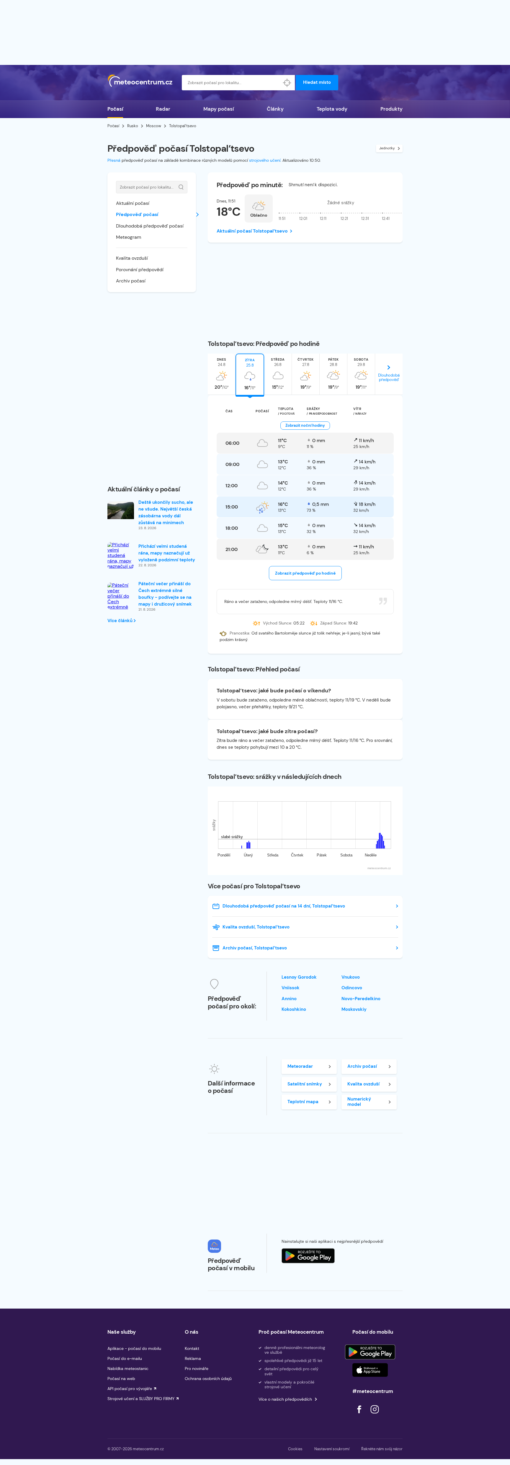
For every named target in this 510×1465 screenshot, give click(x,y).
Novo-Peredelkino (360, 999)
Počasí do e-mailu (124, 1358)
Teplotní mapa (302, 1102)
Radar (163, 109)
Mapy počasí (218, 109)
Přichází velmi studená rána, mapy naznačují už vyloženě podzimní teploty (166, 553)
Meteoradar (300, 1066)
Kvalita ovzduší (132, 258)
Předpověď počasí (137, 214)
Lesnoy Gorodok (299, 977)
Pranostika (239, 633)
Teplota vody (332, 109)
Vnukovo (350, 977)
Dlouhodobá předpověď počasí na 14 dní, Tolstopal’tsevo (284, 906)
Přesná (113, 160)
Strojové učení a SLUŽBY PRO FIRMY (140, 1398)
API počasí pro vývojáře (129, 1388)
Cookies (295, 1448)
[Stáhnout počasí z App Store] (308, 1255)
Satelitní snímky (304, 1084)
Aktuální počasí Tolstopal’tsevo (252, 231)
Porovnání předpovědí (140, 269)
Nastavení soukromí (331, 1448)
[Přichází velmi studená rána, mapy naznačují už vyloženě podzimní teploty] (120, 564)
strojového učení (264, 160)
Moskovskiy (354, 1009)
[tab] (222, 374)
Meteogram (128, 237)
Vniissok (291, 988)
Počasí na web (121, 1378)
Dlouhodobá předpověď (389, 377)
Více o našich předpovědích (285, 1399)
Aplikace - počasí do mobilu (134, 1348)
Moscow (153, 125)
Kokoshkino (294, 1009)
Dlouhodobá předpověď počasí (150, 226)
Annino (289, 999)
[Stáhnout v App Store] (370, 1370)
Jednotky (387, 148)
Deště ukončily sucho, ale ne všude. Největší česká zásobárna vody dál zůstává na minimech (165, 512)
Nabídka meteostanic (127, 1368)
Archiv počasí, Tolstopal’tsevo (255, 948)
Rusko (132, 125)
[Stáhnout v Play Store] (370, 1352)
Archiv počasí (131, 281)
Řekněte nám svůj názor (382, 1448)
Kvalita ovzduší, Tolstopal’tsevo (256, 927)
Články (275, 109)
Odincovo (351, 988)
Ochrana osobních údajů (208, 1378)
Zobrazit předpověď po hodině (305, 573)
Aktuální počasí (132, 203)
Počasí (115, 109)
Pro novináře (196, 1368)
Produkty (391, 109)
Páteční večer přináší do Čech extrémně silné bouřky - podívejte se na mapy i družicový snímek (165, 594)
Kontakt (192, 1348)
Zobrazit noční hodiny (305, 425)
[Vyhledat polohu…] (287, 82)
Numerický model (359, 1101)
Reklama (193, 1358)
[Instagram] (374, 1415)
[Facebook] (359, 1415)
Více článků (120, 621)
